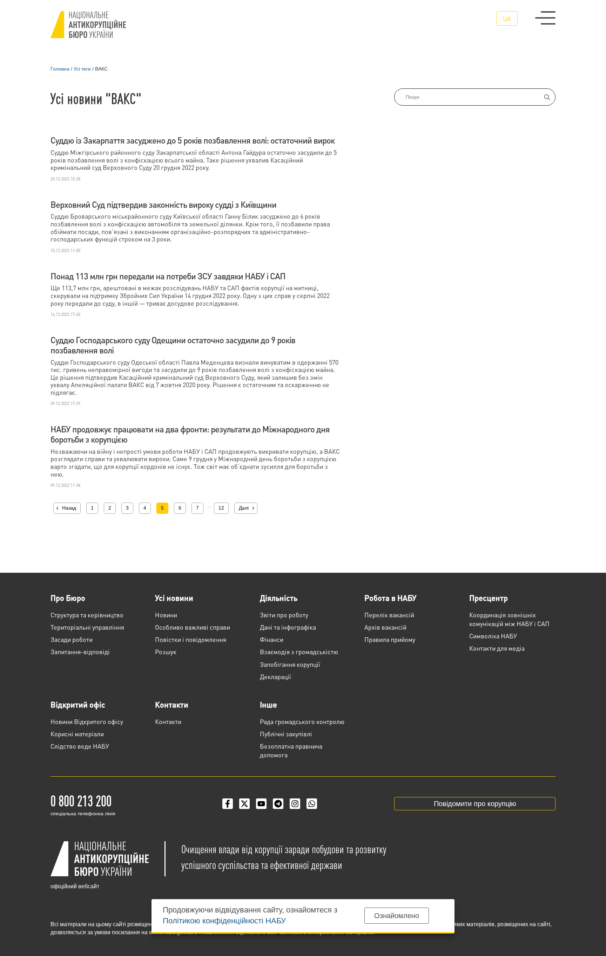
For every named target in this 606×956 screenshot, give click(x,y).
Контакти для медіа (497, 648)
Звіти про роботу (284, 615)
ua (507, 18)
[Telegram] (278, 803)
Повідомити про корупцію (475, 804)
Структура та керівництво (86, 615)
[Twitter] (244, 803)
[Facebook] (227, 803)
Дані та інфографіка (288, 627)
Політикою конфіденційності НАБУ (224, 920)
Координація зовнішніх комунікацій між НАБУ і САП (509, 619)
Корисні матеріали (77, 734)
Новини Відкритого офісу (86, 721)
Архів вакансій (385, 627)
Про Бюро (67, 598)
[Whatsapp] (312, 803)
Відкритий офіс (77, 704)
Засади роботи (71, 639)
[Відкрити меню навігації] (545, 18)
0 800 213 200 (81, 800)
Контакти (171, 704)
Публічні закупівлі (286, 734)
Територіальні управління (87, 627)
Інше (268, 704)
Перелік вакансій (389, 615)
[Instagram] (295, 803)
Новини (166, 615)
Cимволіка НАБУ (493, 636)
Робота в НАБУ (390, 598)
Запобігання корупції (290, 664)
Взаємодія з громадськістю (299, 652)
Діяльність (278, 598)
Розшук (165, 652)
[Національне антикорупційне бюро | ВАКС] (88, 24)
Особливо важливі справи (192, 627)
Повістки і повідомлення (190, 639)
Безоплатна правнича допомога (291, 750)
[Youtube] (261, 803)
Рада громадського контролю (302, 721)
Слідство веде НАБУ (79, 746)
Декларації (275, 676)
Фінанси (271, 639)
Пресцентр (488, 598)
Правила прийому (389, 639)
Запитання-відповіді (80, 652)
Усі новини (174, 598)
